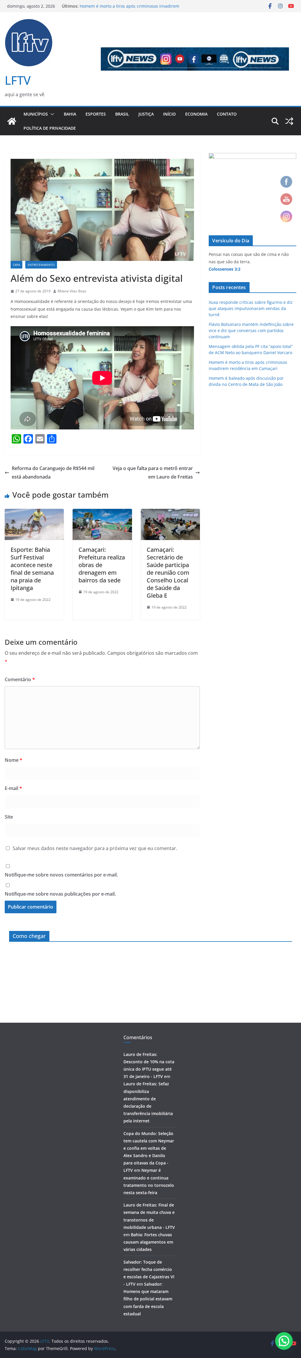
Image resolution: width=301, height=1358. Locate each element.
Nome (13, 760)
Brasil (122, 114)
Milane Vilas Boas (72, 291)
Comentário (20, 679)
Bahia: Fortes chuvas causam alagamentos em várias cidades (148, 1242)
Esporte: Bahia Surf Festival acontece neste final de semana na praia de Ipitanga (32, 569)
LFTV (18, 80)
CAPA (16, 265)
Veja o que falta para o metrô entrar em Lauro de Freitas (153, 472)
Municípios (36, 114)
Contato (227, 114)
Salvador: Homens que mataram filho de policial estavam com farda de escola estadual (147, 1299)
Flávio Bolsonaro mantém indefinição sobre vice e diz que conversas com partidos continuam (251, 330)
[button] (51, 114)
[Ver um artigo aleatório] (289, 121)
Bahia (70, 114)
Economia (196, 114)
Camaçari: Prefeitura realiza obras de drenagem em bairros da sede (101, 565)
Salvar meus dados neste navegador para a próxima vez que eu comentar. (95, 848)
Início (169, 114)
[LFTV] (12, 121)
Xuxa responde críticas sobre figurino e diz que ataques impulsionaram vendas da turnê (251, 308)
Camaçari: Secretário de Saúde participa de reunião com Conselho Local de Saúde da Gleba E (168, 572)
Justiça (146, 114)
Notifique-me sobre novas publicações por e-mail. (60, 894)
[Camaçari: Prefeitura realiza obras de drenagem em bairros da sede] (102, 513)
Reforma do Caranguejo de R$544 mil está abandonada (53, 472)
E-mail (13, 788)
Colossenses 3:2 (224, 269)
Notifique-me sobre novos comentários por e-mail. (61, 875)
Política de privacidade (50, 128)
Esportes (96, 114)
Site (9, 817)
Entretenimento (41, 265)
